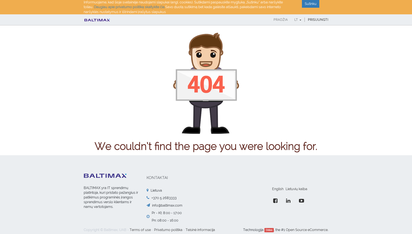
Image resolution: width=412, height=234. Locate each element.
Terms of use (140, 230)
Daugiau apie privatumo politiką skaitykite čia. (129, 7)
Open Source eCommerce (307, 230)
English (277, 189)
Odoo (269, 230)
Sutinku (311, 4)
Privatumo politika (168, 230)
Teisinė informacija (200, 230)
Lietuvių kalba (296, 189)
